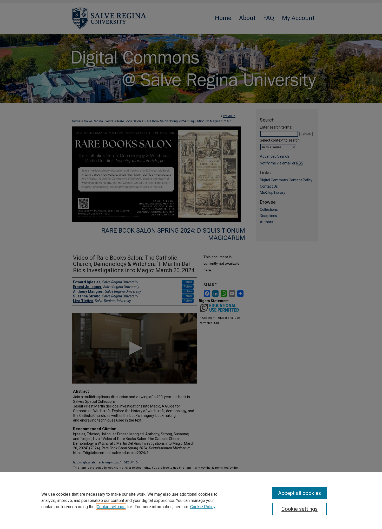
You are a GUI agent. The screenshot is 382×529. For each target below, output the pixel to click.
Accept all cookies (299, 493)
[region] (191, 500)
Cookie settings (111, 506)
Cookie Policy (202, 506)
